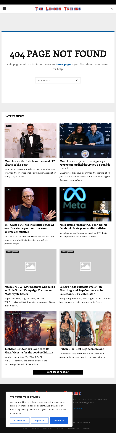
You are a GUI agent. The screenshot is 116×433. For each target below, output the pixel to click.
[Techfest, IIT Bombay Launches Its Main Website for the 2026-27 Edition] (30, 328)
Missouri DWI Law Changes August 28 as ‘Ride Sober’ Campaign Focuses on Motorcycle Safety (30, 290)
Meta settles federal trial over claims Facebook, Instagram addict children (83, 226)
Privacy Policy (72, 429)
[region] (39, 409)
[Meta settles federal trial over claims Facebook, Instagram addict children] (85, 204)
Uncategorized (12, 252)
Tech (9, 189)
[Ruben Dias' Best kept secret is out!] (85, 328)
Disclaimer (47, 429)
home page (63, 64)
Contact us (87, 429)
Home (24, 429)
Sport (9, 126)
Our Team (59, 429)
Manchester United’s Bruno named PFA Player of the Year (30, 162)
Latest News (14, 116)
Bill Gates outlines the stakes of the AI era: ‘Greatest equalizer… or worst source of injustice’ (29, 228)
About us (35, 429)
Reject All (39, 420)
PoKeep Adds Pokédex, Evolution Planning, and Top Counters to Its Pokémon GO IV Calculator (81, 290)
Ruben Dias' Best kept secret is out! (82, 349)
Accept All (59, 420)
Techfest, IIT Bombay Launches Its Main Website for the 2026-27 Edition (29, 350)
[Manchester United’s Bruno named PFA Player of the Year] (30, 140)
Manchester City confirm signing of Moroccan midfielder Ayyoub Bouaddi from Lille (85, 164)
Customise (19, 420)
